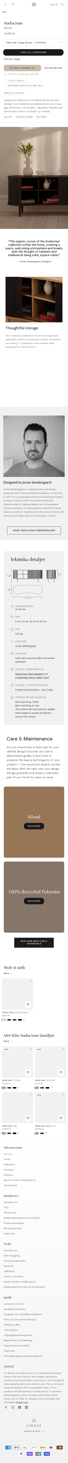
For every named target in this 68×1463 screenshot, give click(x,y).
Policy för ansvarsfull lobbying (20, 1320)
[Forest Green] (9, 1020)
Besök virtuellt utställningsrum (20, 1180)
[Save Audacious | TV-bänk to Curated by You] (28, 1072)
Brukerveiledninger (14, 1223)
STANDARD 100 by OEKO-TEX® (32, 678)
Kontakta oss (11, 1202)
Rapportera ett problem (17, 1346)
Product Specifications (27, 690)
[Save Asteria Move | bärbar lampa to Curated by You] (28, 1004)
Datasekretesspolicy (15, 1309)
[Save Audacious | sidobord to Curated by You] (61, 1072)
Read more (22, 1402)
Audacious (11, 1080)
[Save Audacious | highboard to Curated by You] (61, 1118)
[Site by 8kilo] (43, 1431)
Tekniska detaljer (24, 117)
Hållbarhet (9, 1164)
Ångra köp (9, 1234)
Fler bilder (41, 117)
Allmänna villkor (12, 1325)
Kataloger (9, 1170)
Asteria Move (15, 1013)
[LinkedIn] (26, 1407)
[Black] (20, 1020)
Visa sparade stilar (53, 68)
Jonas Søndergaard (25, 646)
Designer (8, 1175)
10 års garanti (11, 1330)
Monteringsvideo (13, 1228)
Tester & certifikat (13, 1277)
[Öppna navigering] (6, 4)
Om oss (8, 1154)
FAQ (6, 1207)
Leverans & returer (14, 1304)
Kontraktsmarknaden (15, 1261)
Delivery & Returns (14, 93)
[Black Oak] (14, 1088)
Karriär (7, 1159)
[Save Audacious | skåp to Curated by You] (28, 1118)
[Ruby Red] (14, 1020)
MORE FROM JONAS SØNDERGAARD (34, 530)
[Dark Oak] (9, 1088)
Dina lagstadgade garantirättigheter (23, 1356)
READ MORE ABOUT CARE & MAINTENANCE (34, 942)
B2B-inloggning (12, 1256)
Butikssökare (10, 1185)
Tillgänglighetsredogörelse (18, 1335)
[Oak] (4, 1088)
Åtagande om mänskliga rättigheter (23, 1314)
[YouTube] (19, 1407)
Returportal (10, 1213)
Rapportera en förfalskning (18, 1340)
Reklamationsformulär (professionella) (24, 1287)
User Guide (47, 690)
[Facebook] (5, 1407)
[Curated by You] (12, 4)
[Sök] (62, 4)
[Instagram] (12, 1407)
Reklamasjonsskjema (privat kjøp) (22, 1218)
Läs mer (8, 117)
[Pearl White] (4, 1020)
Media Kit (9, 1266)
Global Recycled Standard (29, 674)
